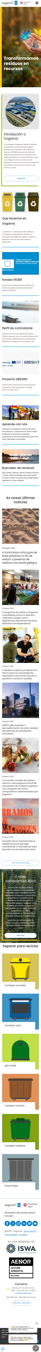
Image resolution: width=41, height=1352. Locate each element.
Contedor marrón (15, 1105)
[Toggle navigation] (37, 3)
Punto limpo (11, 1185)
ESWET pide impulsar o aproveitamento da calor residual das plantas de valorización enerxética (20, 729)
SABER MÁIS (21, 178)
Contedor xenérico (15, 1145)
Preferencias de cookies (3, 1349)
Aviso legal (29, 1231)
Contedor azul (13, 1025)
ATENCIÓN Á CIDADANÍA (21, 1303)
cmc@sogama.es (23, 1293)
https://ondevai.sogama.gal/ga (15, 465)
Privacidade (11, 1234)
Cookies (23, 1234)
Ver (3, 214)
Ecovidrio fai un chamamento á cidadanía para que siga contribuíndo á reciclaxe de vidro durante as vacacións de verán (19, 845)
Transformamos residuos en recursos (21, 63)
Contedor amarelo (15, 985)
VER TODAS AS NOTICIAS (20, 863)
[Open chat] (36, 1348)
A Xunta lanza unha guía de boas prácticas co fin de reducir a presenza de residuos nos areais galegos (19, 557)
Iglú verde (10, 1065)
